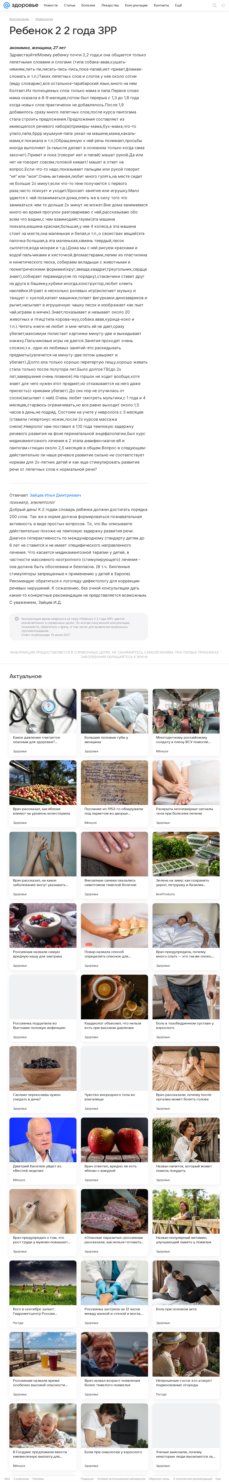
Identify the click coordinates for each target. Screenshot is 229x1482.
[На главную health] (24, 5)
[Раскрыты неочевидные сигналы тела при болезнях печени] (186, 793)
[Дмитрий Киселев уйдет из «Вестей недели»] (42, 1151)
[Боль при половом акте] (186, 1293)
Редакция (87, 1478)
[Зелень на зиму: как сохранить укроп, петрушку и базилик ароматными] (186, 865)
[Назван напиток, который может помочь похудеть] (186, 1151)
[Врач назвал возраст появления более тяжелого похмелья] (114, 1365)
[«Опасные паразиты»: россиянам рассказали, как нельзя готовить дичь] (114, 1222)
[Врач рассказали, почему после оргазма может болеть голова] (186, 1079)
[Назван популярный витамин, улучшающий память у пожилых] (186, 1222)
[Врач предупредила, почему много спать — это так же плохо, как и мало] (186, 936)
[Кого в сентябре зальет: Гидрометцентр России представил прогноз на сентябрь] (42, 1293)
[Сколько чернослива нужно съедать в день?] (42, 1079)
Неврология (44, 19)
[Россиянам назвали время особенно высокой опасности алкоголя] (42, 1365)
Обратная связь (159, 1478)
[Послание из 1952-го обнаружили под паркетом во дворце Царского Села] (114, 793)
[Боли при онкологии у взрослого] (114, 1436)
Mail (7, 1478)
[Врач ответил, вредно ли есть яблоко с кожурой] (114, 1151)
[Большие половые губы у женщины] (114, 722)
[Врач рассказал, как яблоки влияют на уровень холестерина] (42, 793)
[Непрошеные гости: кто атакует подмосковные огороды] (186, 1365)
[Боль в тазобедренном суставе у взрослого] (186, 1008)
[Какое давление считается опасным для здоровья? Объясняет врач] (42, 722)
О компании (21, 1478)
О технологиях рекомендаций (192, 1478)
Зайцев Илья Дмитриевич (55, 495)
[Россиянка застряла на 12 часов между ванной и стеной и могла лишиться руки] (114, 1293)
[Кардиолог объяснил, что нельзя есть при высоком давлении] (114, 1008)
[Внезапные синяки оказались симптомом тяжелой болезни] (114, 865)
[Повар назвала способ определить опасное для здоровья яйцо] (114, 936)
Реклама (38, 1478)
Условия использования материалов (121, 1478)
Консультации (19, 19)
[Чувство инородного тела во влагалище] (114, 1079)
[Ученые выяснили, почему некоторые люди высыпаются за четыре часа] (186, 1436)
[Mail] (7, 5)
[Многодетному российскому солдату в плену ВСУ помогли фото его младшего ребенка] (186, 722)
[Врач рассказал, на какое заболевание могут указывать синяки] (42, 865)
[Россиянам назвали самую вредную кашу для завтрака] (42, 936)
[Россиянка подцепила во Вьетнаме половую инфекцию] (42, 1008)
